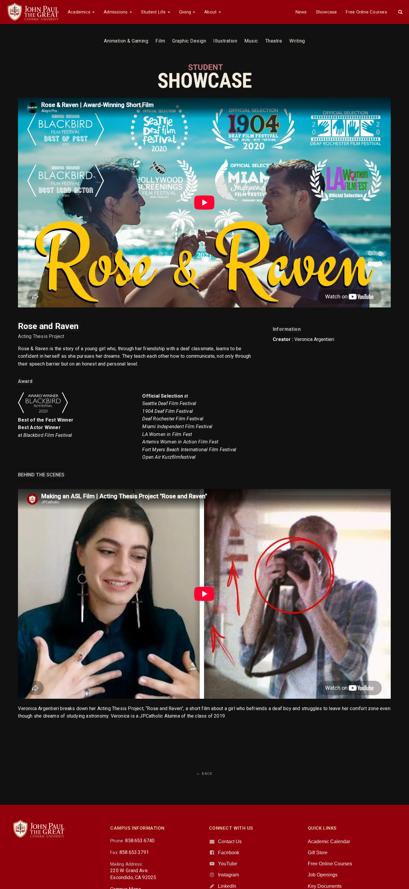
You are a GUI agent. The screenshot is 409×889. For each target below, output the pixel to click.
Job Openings (322, 874)
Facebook (228, 852)
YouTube (227, 863)
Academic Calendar (329, 841)
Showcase (326, 12)
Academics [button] (80, 12)
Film (160, 41)
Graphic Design (189, 41)
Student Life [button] (154, 12)
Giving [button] (186, 12)
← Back (204, 774)
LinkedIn (227, 886)
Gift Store (318, 852)
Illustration (225, 41)
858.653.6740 (139, 840)
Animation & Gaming (126, 41)
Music (251, 41)
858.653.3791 (134, 852)
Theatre (273, 41)
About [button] (211, 12)
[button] (400, 12)
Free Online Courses (366, 12)
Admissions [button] (116, 12)
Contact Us (230, 841)
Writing (297, 41)
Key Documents (325, 886)
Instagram (228, 874)
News (301, 12)
